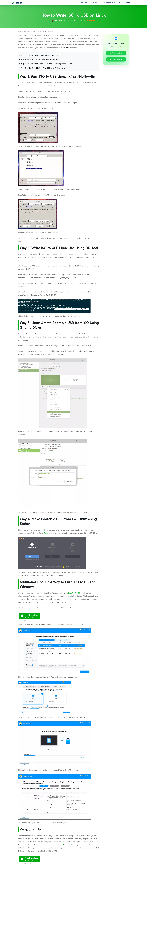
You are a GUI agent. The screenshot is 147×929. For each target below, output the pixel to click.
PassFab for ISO (74, 593)
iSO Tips (65, 20)
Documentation (108, 2)
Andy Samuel (58, 20)
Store (119, 2)
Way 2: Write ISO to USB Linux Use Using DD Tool (40, 59)
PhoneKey (96, 2)
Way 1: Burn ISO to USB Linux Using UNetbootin (40, 55)
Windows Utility (83, 2)
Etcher (46, 533)
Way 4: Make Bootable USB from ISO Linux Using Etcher (43, 68)
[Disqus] (73, 891)
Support (126, 2)
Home (22, 31)
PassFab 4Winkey (116, 43)
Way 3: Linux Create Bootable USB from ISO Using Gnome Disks (46, 64)
